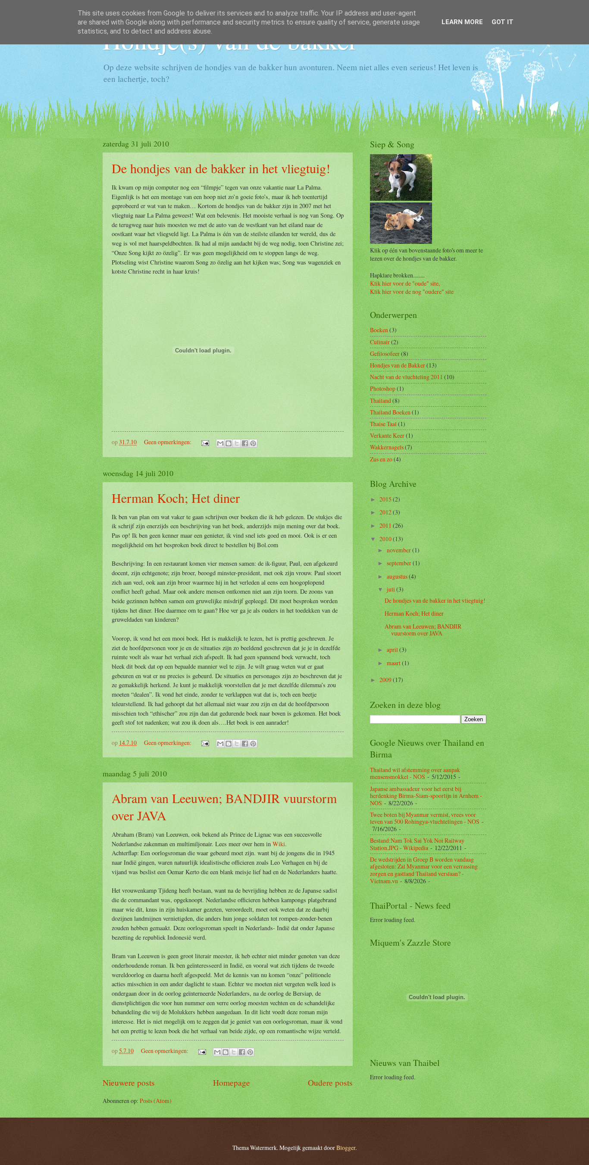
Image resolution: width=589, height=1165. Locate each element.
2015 (386, 499)
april (393, 649)
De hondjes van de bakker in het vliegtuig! (221, 168)
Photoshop (382, 388)
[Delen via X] (236, 443)
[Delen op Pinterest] (253, 443)
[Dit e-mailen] (220, 443)
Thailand (380, 400)
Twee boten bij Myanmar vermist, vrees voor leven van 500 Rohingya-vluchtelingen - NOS (424, 818)
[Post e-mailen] (205, 442)
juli (391, 589)
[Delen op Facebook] (245, 443)
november (399, 550)
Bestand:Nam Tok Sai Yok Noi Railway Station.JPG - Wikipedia (417, 844)
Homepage (231, 1082)
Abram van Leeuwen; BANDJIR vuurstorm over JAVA (423, 630)
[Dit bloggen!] (228, 443)
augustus (398, 576)
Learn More (462, 22)
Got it (503, 22)
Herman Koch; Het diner (176, 497)
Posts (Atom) (156, 1100)
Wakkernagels (387, 447)
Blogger (345, 1147)
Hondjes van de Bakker (397, 365)
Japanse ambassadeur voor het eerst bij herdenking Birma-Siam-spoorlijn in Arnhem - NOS (426, 796)
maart (394, 663)
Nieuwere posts (129, 1082)
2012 (386, 512)
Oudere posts (330, 1082)
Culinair (380, 342)
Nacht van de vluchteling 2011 (406, 377)
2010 (386, 539)
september (400, 563)
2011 (386, 525)
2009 (386, 680)
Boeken (379, 330)
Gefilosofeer (385, 353)
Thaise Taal (383, 424)
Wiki (279, 844)
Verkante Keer (387, 435)
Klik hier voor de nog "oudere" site (412, 291)
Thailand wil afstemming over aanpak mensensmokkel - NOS (415, 773)
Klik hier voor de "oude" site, (405, 283)
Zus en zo (381, 459)
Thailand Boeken (390, 412)
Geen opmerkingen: (168, 442)
